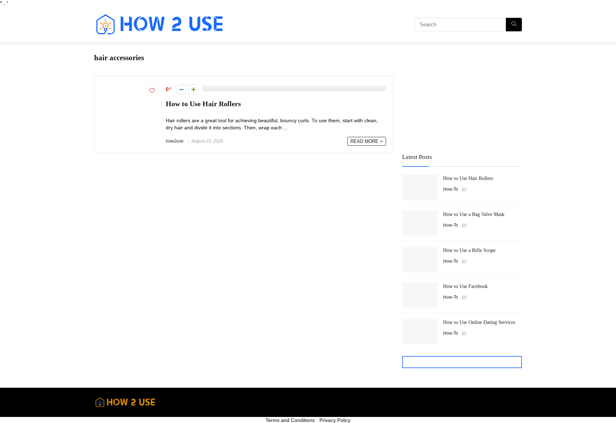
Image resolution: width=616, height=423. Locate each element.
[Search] (514, 24)
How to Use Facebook (465, 286)
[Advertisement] (313, 25)
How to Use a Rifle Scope (469, 250)
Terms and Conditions (290, 420)
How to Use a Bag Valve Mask (473, 214)
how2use (175, 141)
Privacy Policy (334, 420)
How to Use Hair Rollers (203, 104)
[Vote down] (181, 89)
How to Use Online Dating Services (479, 322)
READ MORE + (366, 141)
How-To (450, 189)
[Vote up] (193, 89)
